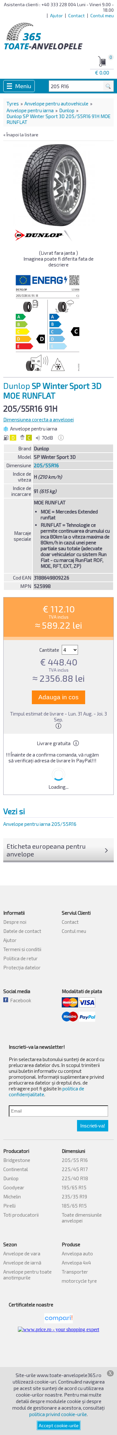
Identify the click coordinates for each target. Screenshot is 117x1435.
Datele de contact (22, 931)
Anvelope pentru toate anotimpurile (27, 1274)
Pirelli (9, 1206)
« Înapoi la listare (20, 134)
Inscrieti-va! (92, 1125)
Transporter (75, 1272)
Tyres (12, 103)
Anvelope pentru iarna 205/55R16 (39, 824)
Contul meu (102, 15)
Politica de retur (20, 958)
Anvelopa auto (77, 1253)
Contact (76, 15)
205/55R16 (46, 465)
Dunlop (66, 110)
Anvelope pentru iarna (30, 110)
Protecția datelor (22, 967)
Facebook (19, 1000)
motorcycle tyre (79, 1281)
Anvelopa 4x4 (76, 1262)
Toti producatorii (21, 1215)
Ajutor (56, 15)
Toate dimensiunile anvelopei (82, 1217)
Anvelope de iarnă (22, 1262)
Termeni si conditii (22, 949)
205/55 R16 (75, 1160)
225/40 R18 (75, 1178)
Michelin (12, 1196)
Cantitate (49, 650)
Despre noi (14, 922)
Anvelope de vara (21, 1253)
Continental (15, 1169)
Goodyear (13, 1187)
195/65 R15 (74, 1187)
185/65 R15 (74, 1206)
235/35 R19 (74, 1196)
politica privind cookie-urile (58, 1414)
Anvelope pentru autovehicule (56, 103)
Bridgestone (16, 1160)
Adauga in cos (58, 697)
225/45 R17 (75, 1169)
